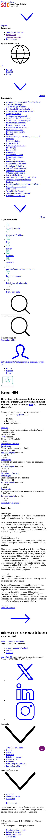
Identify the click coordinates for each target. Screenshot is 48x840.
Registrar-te (10, 362)
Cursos (9, 750)
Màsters (9, 752)
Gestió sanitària (12, 143)
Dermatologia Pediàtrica (16, 123)
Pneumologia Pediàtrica (15, 161)
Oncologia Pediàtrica (14, 175)
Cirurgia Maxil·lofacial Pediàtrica (19, 111)
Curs (3, 437)
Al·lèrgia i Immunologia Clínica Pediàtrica (23, 102)
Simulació (10, 755)
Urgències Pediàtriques (15, 196)
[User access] (20, 359)
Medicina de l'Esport (14, 155)
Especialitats (11, 35)
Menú (42, 96)
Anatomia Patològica (14, 104)
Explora (4, 26)
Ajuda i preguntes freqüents (26, 362)
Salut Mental (11, 189)
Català (8, 74)
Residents (10, 761)
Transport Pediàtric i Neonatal (18, 193)
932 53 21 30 (6, 657)
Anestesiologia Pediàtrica (16, 107)
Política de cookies (13, 834)
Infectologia (11, 148)
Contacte (40, 362)
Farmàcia (10, 134)
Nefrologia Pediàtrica (14, 157)
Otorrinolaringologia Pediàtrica (18, 180)
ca (2, 65)
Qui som (9, 650)
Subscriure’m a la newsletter (12, 641)
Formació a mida (13, 292)
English (9, 69)
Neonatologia (11, 159)
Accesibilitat (11, 837)
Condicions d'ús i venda (15, 830)
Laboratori (10, 152)
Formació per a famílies (15, 764)
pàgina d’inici (22, 414)
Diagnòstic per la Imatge (16, 125)
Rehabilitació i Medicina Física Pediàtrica (23, 184)
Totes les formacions (14, 32)
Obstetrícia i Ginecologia (16, 168)
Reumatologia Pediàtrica (16, 186)
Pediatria (9, 182)
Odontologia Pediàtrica (15, 170)
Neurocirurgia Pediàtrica (16, 164)
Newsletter (10, 799)
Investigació (11, 150)
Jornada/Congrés (8, 453)
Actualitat (10, 794)
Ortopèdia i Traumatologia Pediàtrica (21, 177)
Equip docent (11, 39)
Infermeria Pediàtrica (14, 129)
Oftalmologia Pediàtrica (15, 173)
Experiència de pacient (15, 132)
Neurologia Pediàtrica (15, 166)
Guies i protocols (13, 796)
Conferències (11, 759)
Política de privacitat (14, 832)
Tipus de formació (13, 37)
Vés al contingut (7, 2)
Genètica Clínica (13, 141)
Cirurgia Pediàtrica (13, 114)
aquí (31, 404)
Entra (3, 362)
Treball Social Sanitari (15, 191)
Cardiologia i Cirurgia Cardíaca (18, 109)
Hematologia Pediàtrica (15, 145)
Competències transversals (16, 116)
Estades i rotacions (13, 757)
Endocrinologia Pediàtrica (16, 127)
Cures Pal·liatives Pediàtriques (18, 120)
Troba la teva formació (10, 444)
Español (9, 72)
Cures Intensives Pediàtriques (18, 118)
